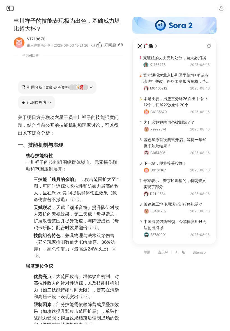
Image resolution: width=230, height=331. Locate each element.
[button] (36, 102)
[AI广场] (147, 46)
